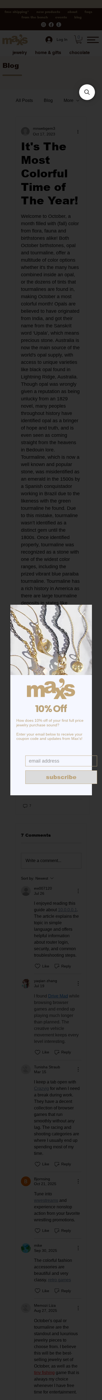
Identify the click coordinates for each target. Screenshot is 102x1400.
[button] (82, 614)
